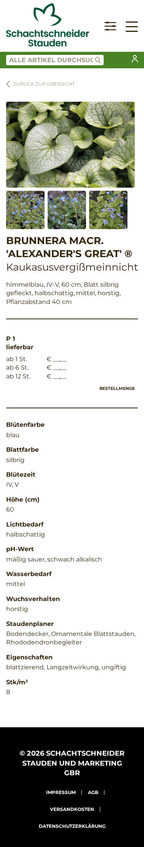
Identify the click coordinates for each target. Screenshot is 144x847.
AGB (93, 792)
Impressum (61, 792)
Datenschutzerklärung (72, 826)
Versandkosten (72, 809)
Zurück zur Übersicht (44, 84)
